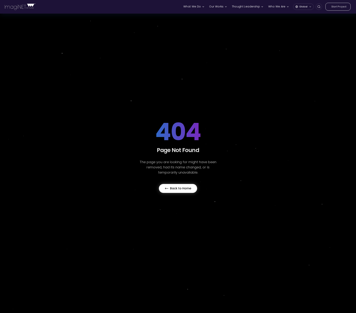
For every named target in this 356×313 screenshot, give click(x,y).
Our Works (216, 6)
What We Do (192, 6)
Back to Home (180, 188)
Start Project (339, 6)
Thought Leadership (246, 6)
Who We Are (277, 6)
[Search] (319, 7)
